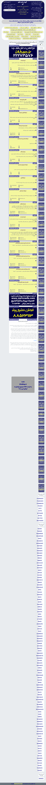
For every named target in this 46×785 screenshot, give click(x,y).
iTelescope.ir (39, 724)
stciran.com (22, 237)
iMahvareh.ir (40, 697)
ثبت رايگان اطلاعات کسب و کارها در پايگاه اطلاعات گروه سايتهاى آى (23, 29)
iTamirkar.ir (39, 767)
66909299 (13, 211)
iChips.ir (39, 626)
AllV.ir (40, 508)
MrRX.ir (39, 570)
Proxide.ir (39, 577)
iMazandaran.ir (39, 726)
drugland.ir (21, 185)
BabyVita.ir (40, 518)
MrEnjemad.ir (40, 623)
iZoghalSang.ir (39, 675)
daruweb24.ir (22, 94)
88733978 (13, 133)
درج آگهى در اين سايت (24, 27)
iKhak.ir (39, 538)
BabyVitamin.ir (40, 520)
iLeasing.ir (39, 643)
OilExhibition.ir (39, 536)
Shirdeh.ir (39, 606)
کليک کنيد (35, 340)
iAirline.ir (40, 558)
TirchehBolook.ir (39, 709)
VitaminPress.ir (40, 503)
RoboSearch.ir (40, 733)
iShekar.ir (39, 770)
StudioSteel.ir (40, 706)
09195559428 (14, 81)
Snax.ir (39, 736)
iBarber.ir (39, 560)
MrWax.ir (39, 572)
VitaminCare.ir (40, 501)
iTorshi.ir (40, 609)
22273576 (13, 250)
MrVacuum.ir (40, 562)
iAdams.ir (40, 582)
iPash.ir (39, 597)
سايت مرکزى (28, 34)
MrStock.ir (39, 628)
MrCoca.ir (39, 755)
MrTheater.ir (40, 731)
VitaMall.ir (40, 505)
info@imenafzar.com (23, 212)
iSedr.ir (39, 614)
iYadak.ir (40, 667)
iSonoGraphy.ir (39, 655)
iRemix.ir (40, 741)
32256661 (13, 147)
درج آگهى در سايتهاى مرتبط (36, 27)
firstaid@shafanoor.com (23, 108)
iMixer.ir (40, 745)
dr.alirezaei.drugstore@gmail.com (25, 95)
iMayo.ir (40, 748)
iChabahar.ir (40, 636)
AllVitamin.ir (40, 513)
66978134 (13, 224)
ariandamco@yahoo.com (24, 69)
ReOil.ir (39, 711)
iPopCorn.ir (39, 545)
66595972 (13, 212)
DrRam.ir (40, 616)
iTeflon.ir (40, 760)
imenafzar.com (22, 211)
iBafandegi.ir (39, 743)
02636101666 (14, 237)
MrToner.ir (39, 728)
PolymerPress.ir (39, 699)
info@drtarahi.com (23, 278)
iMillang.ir (39, 555)
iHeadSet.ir (39, 599)
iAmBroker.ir (40, 653)
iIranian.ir (39, 531)
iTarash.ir (39, 694)
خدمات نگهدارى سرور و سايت (16, 32)
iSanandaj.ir (39, 758)
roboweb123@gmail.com (24, 82)
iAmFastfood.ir (39, 684)
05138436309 (14, 185)
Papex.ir (40, 750)
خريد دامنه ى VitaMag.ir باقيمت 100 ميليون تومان (33, 32)
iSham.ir (39, 650)
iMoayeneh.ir (40, 665)
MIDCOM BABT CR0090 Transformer (30, 38)
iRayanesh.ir (39, 719)
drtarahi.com (22, 250)
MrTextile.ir (39, 645)
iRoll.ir (39, 631)
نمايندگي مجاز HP (25, 36)
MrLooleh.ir (39, 567)
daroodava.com (22, 198)
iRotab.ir (40, 765)
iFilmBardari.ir (39, 533)
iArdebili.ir (41, 778)
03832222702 (14, 198)
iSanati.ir (40, 702)
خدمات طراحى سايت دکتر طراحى (11, 27)
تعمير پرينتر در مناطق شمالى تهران (12, 36)
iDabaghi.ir (39, 648)
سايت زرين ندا (35, 34)
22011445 (13, 120)
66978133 (13, 225)
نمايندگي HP (6, 32)
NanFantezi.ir (40, 689)
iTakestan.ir (39, 604)
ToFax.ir (39, 753)
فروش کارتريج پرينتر (11, 34)
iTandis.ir (40, 716)
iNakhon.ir (39, 565)
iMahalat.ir (39, 594)
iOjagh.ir (40, 672)
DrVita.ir (40, 515)
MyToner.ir (39, 619)
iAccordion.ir (40, 704)
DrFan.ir (39, 682)
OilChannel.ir (40, 540)
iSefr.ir (39, 589)
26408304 (13, 159)
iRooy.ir (39, 692)
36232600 (13, 94)
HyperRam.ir (39, 687)
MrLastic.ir (39, 611)
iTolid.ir (39, 714)
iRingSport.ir (40, 641)
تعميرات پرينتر (20, 34)
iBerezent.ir (39, 662)
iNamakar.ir (39, 638)
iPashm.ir (40, 677)
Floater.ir (39, 592)
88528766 (13, 278)
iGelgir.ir (40, 528)
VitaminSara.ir (40, 498)
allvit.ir (40, 510)
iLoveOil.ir (39, 575)
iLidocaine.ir (39, 553)
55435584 (13, 107)
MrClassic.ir (39, 584)
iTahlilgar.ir (39, 550)
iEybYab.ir (39, 660)
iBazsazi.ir (39, 680)
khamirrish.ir (40, 633)
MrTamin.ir (39, 738)
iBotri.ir (39, 601)
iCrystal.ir (39, 763)
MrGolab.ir (39, 548)
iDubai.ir (39, 621)
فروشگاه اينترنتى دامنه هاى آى (14, 38)
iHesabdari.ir (39, 658)
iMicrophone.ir (39, 543)
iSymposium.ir (40, 587)
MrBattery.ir (40, 579)
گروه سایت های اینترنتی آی (18, 783)
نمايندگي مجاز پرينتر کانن (35, 36)
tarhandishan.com (23, 81)
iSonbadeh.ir (39, 721)
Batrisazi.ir (39, 670)
